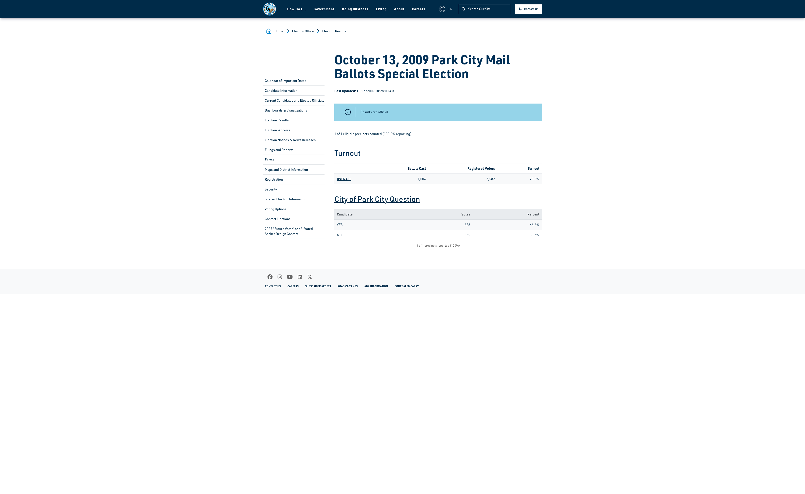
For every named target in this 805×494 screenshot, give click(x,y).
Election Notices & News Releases (290, 140)
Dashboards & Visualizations (286, 110)
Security (271, 189)
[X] (310, 276)
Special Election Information (285, 199)
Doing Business (355, 9)
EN (450, 9)
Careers (418, 9)
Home (278, 31)
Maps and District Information (286, 169)
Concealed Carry (407, 286)
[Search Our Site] (463, 9)
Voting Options (275, 209)
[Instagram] (279, 276)
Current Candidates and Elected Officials (294, 100)
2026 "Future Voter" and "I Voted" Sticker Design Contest (289, 231)
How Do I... (296, 9)
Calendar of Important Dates (285, 81)
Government (324, 9)
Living (381, 9)
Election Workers (277, 130)
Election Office (303, 31)
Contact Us (531, 9)
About (399, 9)
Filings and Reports (279, 150)
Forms (269, 160)
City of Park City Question (377, 199)
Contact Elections (278, 219)
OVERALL (344, 179)
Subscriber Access (318, 286)
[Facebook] (270, 276)
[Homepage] (269, 9)
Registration (274, 179)
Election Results (334, 31)
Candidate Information (281, 90)
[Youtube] (289, 276)
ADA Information (376, 286)
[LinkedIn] (300, 276)
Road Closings (348, 286)
